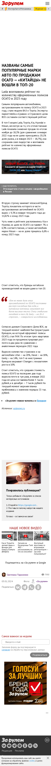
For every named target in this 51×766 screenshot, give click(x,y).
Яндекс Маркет (33, 170)
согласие (6, 649)
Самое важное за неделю (17, 636)
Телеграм (41, 400)
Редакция (7, 750)
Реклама (19, 750)
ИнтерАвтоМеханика (19, 8)
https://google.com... (28, 505)
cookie (32, 760)
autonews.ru (19, 408)
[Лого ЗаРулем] (12, 3)
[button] (48, 758)
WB (19, 170)
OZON (13, 170)
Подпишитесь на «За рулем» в (25, 562)
